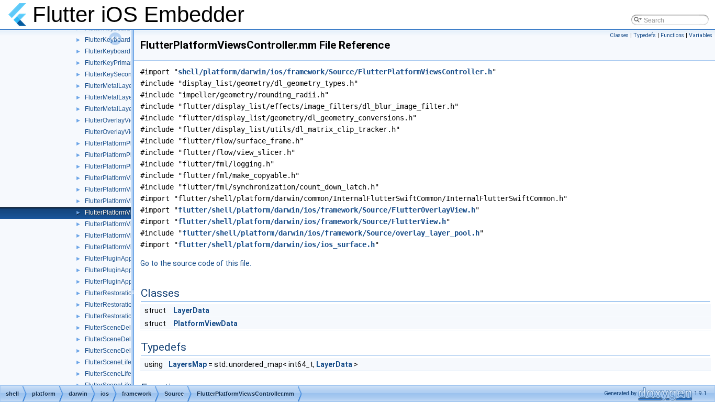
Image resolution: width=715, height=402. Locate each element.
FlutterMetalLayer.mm (115, 97)
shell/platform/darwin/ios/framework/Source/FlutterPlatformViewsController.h (335, 72)
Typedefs (644, 35)
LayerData (191, 310)
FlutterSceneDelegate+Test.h (126, 327)
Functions (672, 35)
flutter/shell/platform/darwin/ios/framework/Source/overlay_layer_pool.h (330, 233)
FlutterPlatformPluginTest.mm (126, 166)
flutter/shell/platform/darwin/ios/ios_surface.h (276, 244)
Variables (700, 35)
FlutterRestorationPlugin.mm (125, 304)
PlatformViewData (205, 323)
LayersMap (188, 364)
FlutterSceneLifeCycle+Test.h (126, 362)
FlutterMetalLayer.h (112, 86)
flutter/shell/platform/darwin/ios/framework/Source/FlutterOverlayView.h (326, 210)
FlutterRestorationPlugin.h (122, 293)
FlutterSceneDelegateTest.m (125, 350)
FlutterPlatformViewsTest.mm (126, 224)
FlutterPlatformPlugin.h (117, 143)
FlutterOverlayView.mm (117, 132)
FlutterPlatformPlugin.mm (121, 155)
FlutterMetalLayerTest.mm (121, 109)
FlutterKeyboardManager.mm (126, 39)
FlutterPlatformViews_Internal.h (129, 189)
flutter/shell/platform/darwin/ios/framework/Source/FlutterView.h (312, 221)
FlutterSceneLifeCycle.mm (122, 373)
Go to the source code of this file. (195, 263)
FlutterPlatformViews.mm (120, 178)
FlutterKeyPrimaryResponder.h (128, 62)
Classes (619, 35)
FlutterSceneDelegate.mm (122, 339)
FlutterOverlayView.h (114, 120)
